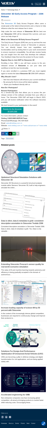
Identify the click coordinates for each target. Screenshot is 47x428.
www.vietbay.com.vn (15, 125)
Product (23, 423)
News (28, 423)
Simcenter (9, 138)
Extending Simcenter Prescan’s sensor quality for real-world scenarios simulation (22, 265)
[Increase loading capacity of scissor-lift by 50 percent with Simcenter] (23, 292)
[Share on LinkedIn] (6, 133)
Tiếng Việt (38, 4)
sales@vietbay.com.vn (14, 123)
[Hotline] (43, 423)
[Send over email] (14, 133)
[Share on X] (10, 133)
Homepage (4, 423)
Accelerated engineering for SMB (15, 395)
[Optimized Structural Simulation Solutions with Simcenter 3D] (23, 162)
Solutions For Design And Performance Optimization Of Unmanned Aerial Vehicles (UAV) (22, 352)
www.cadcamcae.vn (31, 125)
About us (11, 423)
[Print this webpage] (17, 133)
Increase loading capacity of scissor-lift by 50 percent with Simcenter (20, 309)
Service (17, 423)
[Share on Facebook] (3, 133)
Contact (33, 423)
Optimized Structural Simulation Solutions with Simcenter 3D (21, 178)
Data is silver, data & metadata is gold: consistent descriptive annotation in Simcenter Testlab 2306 (22, 222)
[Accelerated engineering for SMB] (23, 379)
